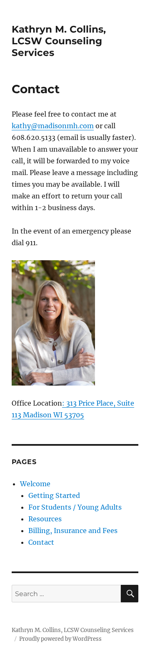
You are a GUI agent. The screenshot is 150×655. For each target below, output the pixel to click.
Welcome (35, 484)
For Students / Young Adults (75, 507)
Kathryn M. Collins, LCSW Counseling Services (59, 40)
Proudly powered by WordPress (60, 638)
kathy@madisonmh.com (53, 126)
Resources (45, 519)
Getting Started (54, 495)
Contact (41, 542)
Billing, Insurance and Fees (73, 530)
